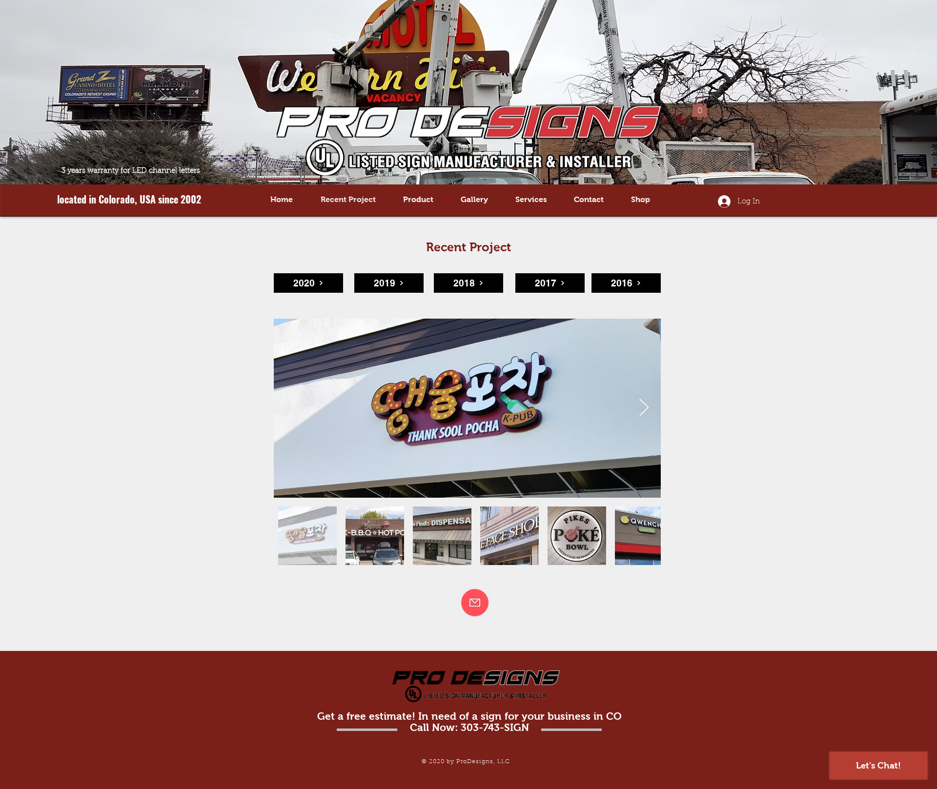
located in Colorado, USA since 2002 (129, 199)
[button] (699, 107)
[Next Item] (644, 408)
